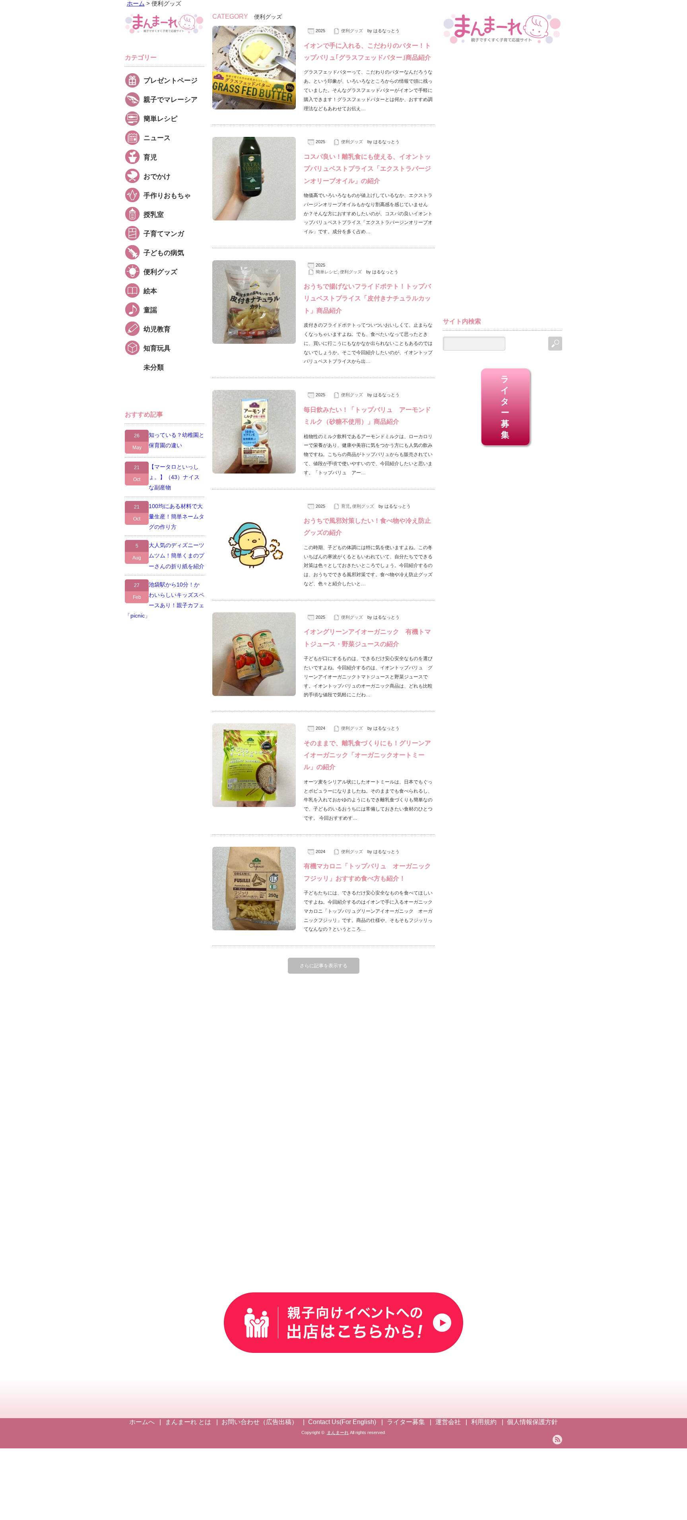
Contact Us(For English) (342, 1422)
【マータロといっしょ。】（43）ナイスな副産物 (174, 477)
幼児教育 (157, 329)
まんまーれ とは (188, 1422)
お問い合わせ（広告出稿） (259, 1422)
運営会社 (448, 1422)
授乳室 (154, 214)
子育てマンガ (164, 233)
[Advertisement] (502, 184)
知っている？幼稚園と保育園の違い (176, 440)
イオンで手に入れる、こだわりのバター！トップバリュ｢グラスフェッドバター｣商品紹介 (367, 51)
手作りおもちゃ (167, 195)
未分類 (154, 367)
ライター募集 (505, 406)
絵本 (150, 290)
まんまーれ (338, 1432)
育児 (345, 506)
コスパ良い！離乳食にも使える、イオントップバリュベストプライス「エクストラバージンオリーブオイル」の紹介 (367, 168)
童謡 (150, 310)
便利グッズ (352, 30)
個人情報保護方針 (532, 1422)
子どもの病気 (164, 252)
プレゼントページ (171, 80)
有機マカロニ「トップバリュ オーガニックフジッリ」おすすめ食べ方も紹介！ (367, 872)
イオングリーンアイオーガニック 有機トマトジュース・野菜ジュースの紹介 (367, 637)
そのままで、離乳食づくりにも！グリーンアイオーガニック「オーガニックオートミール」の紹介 (367, 755)
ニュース (157, 137)
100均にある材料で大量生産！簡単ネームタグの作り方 (176, 516)
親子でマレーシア (171, 99)
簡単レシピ (327, 271)
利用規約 (484, 1422)
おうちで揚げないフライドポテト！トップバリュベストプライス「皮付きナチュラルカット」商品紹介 (367, 298)
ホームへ (142, 1422)
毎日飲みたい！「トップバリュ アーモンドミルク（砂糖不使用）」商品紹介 (367, 415)
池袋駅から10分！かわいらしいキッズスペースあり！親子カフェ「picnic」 (164, 600)
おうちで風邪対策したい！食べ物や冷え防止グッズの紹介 (367, 526)
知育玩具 (157, 348)
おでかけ (157, 176)
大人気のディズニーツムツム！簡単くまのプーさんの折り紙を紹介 (176, 555)
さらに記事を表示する (323, 966)
